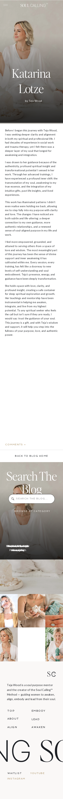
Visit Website (13, 342)
